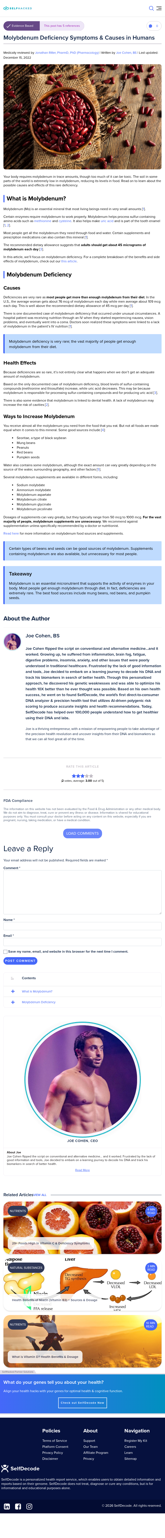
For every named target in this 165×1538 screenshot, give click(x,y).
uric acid (107, 221)
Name (9, 920)
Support (89, 1441)
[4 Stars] (87, 776)
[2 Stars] (78, 776)
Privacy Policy (52, 1453)
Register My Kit (135, 1441)
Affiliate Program (95, 1453)
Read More (82, 1170)
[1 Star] (74, 776)
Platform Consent (55, 1447)
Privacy (88, 1459)
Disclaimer (50, 1459)
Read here (11, 533)
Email (8, 936)
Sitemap (130, 1459)
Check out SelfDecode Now (82, 1403)
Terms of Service (54, 1441)
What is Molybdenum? (37, 991)
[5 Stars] (91, 776)
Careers (130, 1447)
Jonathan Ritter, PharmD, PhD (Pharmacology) (67, 53)
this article (69, 261)
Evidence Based (46, 26)
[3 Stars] (82, 776)
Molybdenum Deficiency (38, 1002)
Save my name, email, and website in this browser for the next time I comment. (68, 951)
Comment (11, 868)
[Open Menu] (159, 8)
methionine (42, 221)
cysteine (65, 221)
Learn (128, 1453)
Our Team (90, 1447)
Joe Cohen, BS (126, 53)
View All (39, 1195)
